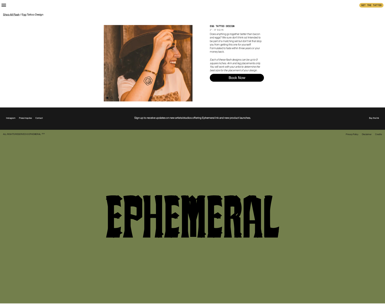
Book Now (237, 77)
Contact (39, 118)
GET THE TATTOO (371, 5)
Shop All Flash (11, 14)
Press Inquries (25, 118)
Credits (378, 134)
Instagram (10, 118)
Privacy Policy (352, 134)
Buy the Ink (374, 118)
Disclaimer (366, 134)
